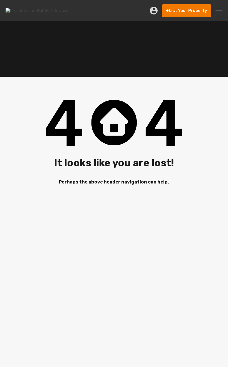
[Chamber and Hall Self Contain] (37, 10)
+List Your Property (186, 10)
